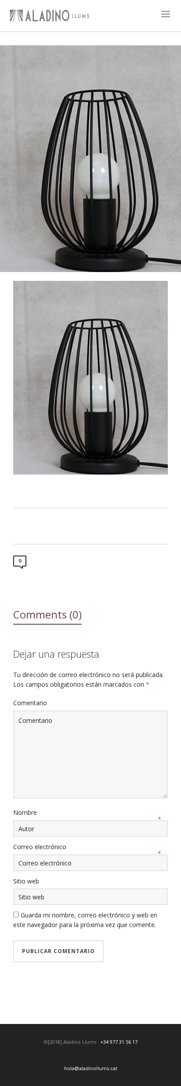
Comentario (30, 703)
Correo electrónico (39, 847)
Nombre (25, 812)
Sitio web (26, 881)
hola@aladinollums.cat (90, 1068)
